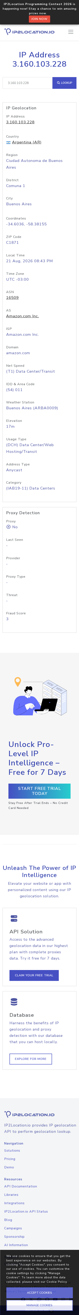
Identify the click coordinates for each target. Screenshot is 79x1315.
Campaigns (13, 1228)
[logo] (39, 1114)
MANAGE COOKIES (39, 1305)
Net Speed (15, 365)
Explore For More (31, 1059)
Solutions (12, 1150)
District (12, 180)
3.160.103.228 (20, 122)
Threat (12, 595)
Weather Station (20, 402)
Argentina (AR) (27, 142)
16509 (12, 297)
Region (12, 155)
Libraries (11, 1194)
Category (13, 482)
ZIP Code (13, 237)
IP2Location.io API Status (26, 1211)
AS (8, 310)
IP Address (15, 116)
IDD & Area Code (20, 384)
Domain (12, 347)
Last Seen (14, 539)
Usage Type (16, 439)
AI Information (16, 1245)
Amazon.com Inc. (22, 316)
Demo (9, 1167)
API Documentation (20, 1186)
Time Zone (15, 273)
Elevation (14, 421)
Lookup (66, 83)
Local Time (15, 255)
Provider (13, 558)
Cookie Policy (57, 1282)
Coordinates (16, 218)
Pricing (9, 1159)
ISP (9, 329)
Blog (8, 1220)
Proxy (11, 521)
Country (12, 136)
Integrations (14, 1203)
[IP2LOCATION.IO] (29, 31)
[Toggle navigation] (70, 32)
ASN (10, 292)
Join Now (39, 19)
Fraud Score (16, 613)
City (9, 198)
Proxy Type (15, 576)
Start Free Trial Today (39, 791)
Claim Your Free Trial (34, 975)
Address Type (18, 464)
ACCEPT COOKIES (39, 1293)
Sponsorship (14, 1236)
